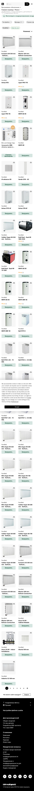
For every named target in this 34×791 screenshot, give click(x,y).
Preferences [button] (14, 401)
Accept (17, 407)
